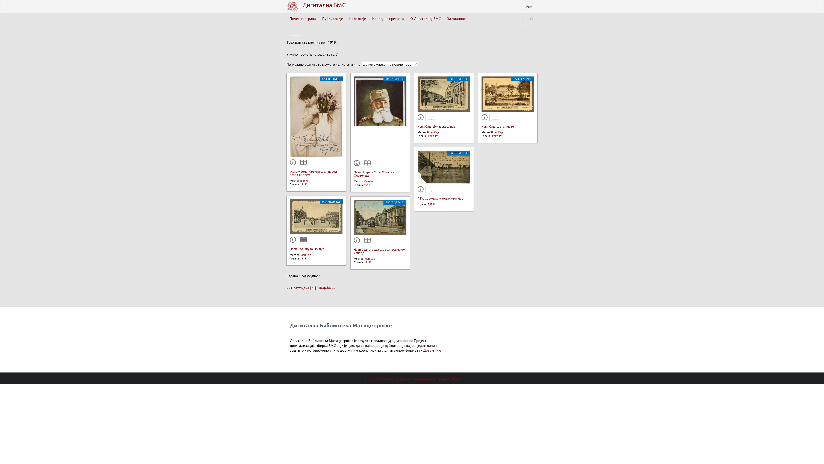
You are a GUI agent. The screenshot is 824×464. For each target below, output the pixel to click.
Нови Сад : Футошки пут (307, 249)
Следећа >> (326, 288)
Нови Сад (305, 254)
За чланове (456, 19)
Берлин (304, 180)
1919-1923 (434, 135)
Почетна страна (303, 19)
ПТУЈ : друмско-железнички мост (441, 198)
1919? (303, 184)
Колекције (357, 19)
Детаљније (432, 350)
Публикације (332, 19)
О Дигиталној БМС (425, 19)
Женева (368, 181)
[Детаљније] (294, 163)
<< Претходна (297, 288)
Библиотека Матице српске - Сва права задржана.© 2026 (412, 379)
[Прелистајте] (302, 163)
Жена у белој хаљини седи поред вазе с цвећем (313, 173)
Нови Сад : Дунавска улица (436, 126)
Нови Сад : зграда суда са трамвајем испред (379, 251)
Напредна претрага (388, 19)
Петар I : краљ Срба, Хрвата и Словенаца (374, 174)
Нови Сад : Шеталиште (498, 126)
